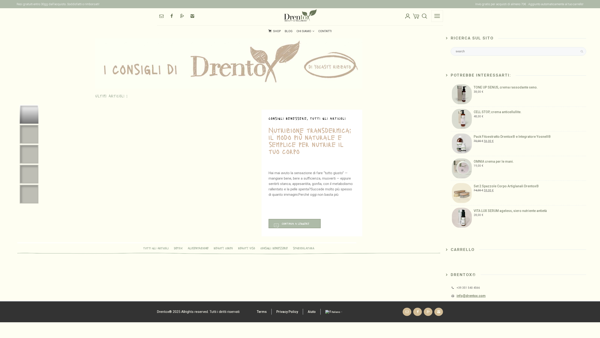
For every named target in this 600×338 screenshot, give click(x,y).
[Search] (424, 16)
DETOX (178, 248)
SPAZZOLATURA (303, 248)
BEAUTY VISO (246, 248)
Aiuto (312, 312)
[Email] (161, 16)
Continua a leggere (295, 223)
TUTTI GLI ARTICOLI (156, 248)
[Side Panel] (437, 16)
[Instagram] (192, 16)
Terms (262, 312)
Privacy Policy (287, 312)
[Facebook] (171, 16)
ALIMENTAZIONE (198, 248)
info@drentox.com (471, 296)
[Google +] (182, 16)
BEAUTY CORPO (223, 248)
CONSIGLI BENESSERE (274, 248)
